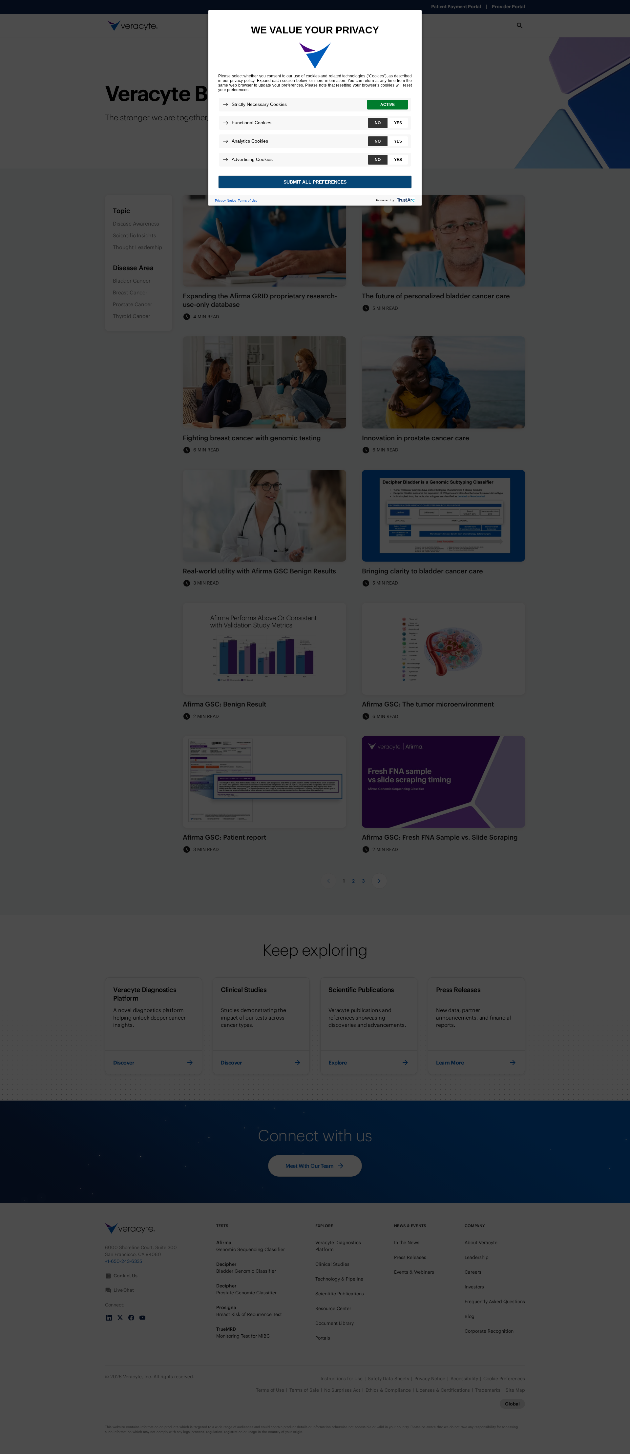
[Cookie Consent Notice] (315, 108)
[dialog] (315, 107)
